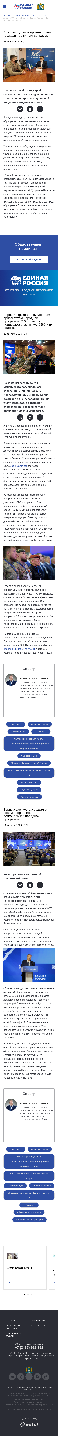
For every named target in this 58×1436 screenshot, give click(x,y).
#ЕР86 (15, 724)
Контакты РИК (39, 1325)
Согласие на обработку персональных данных (29, 1409)
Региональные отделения (13, 1327)
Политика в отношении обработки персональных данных (29, 1405)
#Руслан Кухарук (29, 789)
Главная (7, 15)
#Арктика (29, 1205)
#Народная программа (29, 1212)
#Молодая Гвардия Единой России (29, 763)
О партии (11, 1320)
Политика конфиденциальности (29, 1402)
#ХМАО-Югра (18, 731)
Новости (42, 15)
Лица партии (38, 1320)
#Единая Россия (39, 724)
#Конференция (29, 756)
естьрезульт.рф (18, 466)
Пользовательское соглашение (29, 1399)
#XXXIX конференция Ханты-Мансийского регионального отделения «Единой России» (29, 744)
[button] (24, 1294)
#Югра (40, 731)
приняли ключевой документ (19, 649)
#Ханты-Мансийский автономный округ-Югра (29, 1176)
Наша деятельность (24, 15)
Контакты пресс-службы (14, 1334)
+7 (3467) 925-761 (29, 1348)
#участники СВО (29, 782)
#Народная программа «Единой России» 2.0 (29, 772)
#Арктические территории (29, 1219)
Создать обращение (29, 259)
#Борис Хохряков (29, 797)
